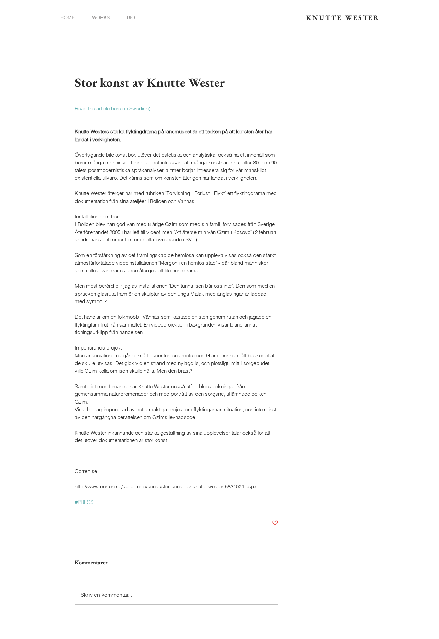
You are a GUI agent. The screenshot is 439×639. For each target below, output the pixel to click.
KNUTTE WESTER (343, 17)
